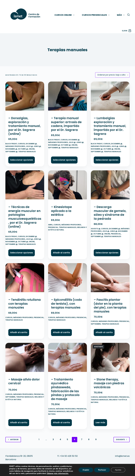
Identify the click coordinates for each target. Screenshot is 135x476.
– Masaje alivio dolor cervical (24, 381)
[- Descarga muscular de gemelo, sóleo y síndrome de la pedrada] (110, 186)
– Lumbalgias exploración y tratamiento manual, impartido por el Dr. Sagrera (110, 126)
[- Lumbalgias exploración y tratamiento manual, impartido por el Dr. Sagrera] (110, 97)
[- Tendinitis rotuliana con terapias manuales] (24, 279)
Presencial (53, 227)
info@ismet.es (122, 456)
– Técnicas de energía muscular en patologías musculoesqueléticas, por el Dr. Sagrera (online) (24, 217)
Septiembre (96, 324)
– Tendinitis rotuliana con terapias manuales (24, 304)
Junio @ (37, 146)
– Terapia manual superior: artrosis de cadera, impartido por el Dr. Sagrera (66, 124)
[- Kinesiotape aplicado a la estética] (67, 186)
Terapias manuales (27, 151)
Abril (50, 225)
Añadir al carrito (61, 252)
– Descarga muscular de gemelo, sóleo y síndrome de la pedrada (110, 213)
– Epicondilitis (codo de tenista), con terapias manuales (66, 304)
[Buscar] (128, 15)
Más (119, 14)
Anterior (14, 439)
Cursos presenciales (94, 14)
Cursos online (63, 14)
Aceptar (86, 470)
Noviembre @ (11, 149)
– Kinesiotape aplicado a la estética (61, 211)
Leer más (100, 422)
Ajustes (118, 470)
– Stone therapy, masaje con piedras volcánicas (109, 383)
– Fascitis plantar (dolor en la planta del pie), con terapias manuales (110, 306)
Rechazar (102, 470)
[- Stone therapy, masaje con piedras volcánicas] (110, 358)
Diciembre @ (31, 144)
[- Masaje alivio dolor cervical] (24, 358)
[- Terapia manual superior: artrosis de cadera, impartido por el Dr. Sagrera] (67, 97)
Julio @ (29, 146)
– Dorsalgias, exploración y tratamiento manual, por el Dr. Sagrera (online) (24, 126)
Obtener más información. (58, 473)
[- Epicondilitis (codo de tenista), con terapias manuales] (67, 279)
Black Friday (11, 144)
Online (32, 149)
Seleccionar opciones (21, 159)
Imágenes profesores (15, 146)
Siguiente (120, 439)
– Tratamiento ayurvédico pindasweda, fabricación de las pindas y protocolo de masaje (65, 389)
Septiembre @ (11, 151)
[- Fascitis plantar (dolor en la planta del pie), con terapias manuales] (110, 279)
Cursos (21, 144)
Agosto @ (95, 229)
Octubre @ (23, 149)
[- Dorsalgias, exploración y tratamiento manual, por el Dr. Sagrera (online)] (24, 97)
